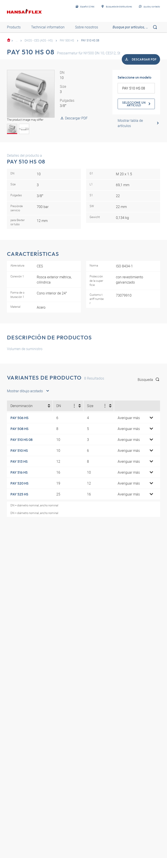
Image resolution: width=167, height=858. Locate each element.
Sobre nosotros (86, 27)
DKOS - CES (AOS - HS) (39, 40)
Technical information (48, 27)
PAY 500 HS (67, 40)
